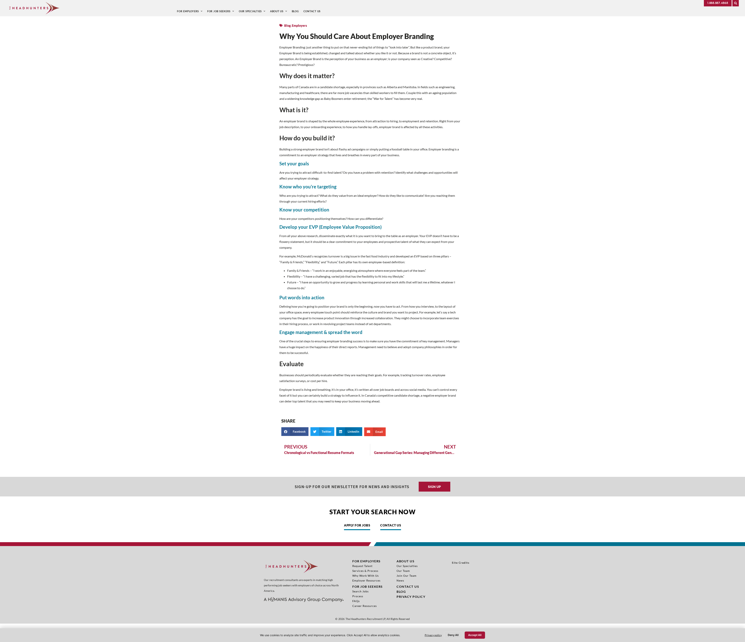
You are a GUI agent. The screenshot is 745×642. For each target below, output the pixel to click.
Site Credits (460, 562)
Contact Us (313, 12)
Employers (299, 25)
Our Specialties (253, 12)
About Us (279, 12)
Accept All (475, 635)
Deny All (453, 635)
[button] (735, 3)
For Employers (191, 12)
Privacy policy (433, 635)
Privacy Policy (411, 596)
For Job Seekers (221, 12)
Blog (296, 12)
